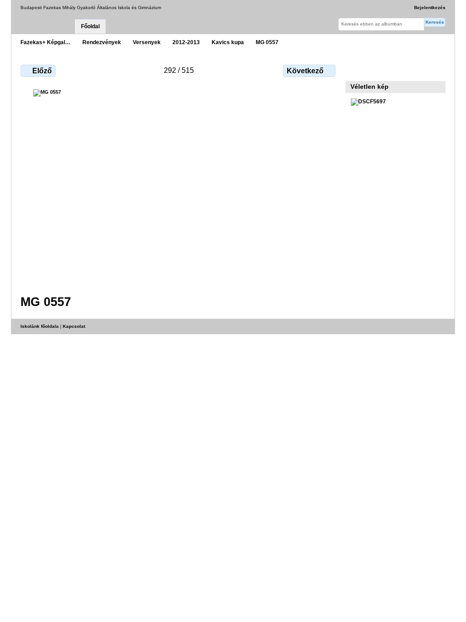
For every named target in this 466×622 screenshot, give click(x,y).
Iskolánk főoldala (39, 326)
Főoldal (90, 26)
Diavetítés (375, 69)
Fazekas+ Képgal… (45, 42)
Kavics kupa (228, 42)
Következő (305, 71)
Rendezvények (101, 42)
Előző (42, 71)
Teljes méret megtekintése (355, 69)
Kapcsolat (74, 326)
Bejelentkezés (430, 7)
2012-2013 (186, 42)
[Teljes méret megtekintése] (178, 186)
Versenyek (147, 42)
